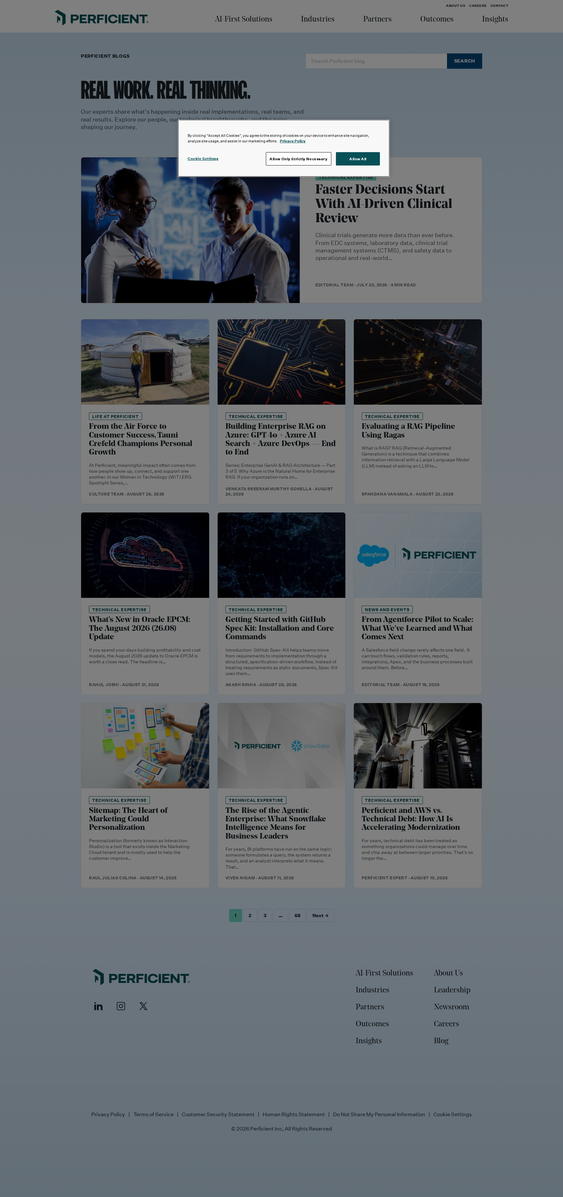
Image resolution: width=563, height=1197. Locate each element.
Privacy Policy (293, 140)
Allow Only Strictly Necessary (298, 158)
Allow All (358, 158)
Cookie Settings (203, 158)
